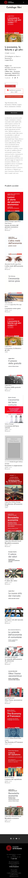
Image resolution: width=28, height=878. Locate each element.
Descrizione (14, 112)
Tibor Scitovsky (8, 302)
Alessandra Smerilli (9, 264)
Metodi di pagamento (14, 862)
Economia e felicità (10, 104)
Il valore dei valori (11, 581)
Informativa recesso (14, 876)
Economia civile (12, 102)
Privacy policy (14, 870)
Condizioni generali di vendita (14, 873)
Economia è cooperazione (13, 465)
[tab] (14, 113)
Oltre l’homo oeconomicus (13, 700)
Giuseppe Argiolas (9, 578)
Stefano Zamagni (9, 221)
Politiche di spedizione (14, 863)
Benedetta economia (12, 543)
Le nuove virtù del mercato (14, 620)
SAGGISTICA (16, 73)
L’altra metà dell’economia (14, 266)
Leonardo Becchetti (9, 698)
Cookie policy (14, 871)
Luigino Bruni (9, 60)
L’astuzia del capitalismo (13, 779)
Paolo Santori (8, 223)
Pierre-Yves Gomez (9, 777)
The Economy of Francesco (14, 742)
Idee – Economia (15, 71)
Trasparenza (14, 865)
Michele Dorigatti (14, 461)
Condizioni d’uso (14, 874)
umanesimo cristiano (15, 106)
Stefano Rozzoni (14, 738)
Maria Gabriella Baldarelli (11, 657)
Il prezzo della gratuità (13, 387)
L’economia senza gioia (13, 308)
